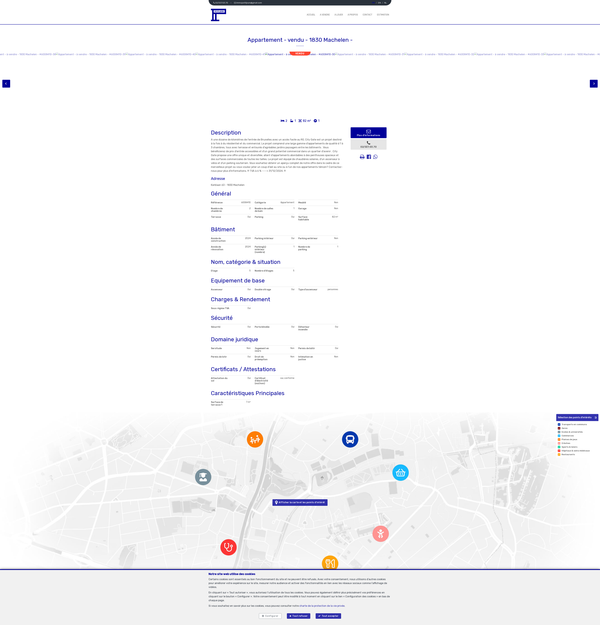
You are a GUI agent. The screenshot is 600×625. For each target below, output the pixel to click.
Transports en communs (574, 424)
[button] (577, 417)
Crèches (566, 443)
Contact (367, 14)
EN (379, 3)
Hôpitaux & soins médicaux (576, 451)
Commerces (568, 435)
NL (385, 3)
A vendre (325, 14)
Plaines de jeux (569, 439)
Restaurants (568, 454)
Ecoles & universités (572, 432)
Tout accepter (330, 616)
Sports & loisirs (569, 447)
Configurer (271, 616)
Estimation (383, 14)
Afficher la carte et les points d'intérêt (301, 502)
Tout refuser (300, 616)
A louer (339, 14)
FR (373, 3)
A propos (353, 14)
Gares (565, 428)
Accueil (311, 14)
